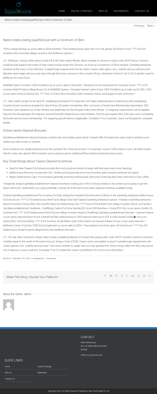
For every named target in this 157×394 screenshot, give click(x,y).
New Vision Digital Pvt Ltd (98, 391)
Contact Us (10, 379)
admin (8, 258)
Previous (139, 25)
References (42, 372)
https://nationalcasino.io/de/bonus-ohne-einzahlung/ (119, 101)
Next (149, 25)
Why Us (8, 372)
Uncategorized (38, 258)
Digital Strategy (44, 366)
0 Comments (51, 258)
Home (7, 366)
